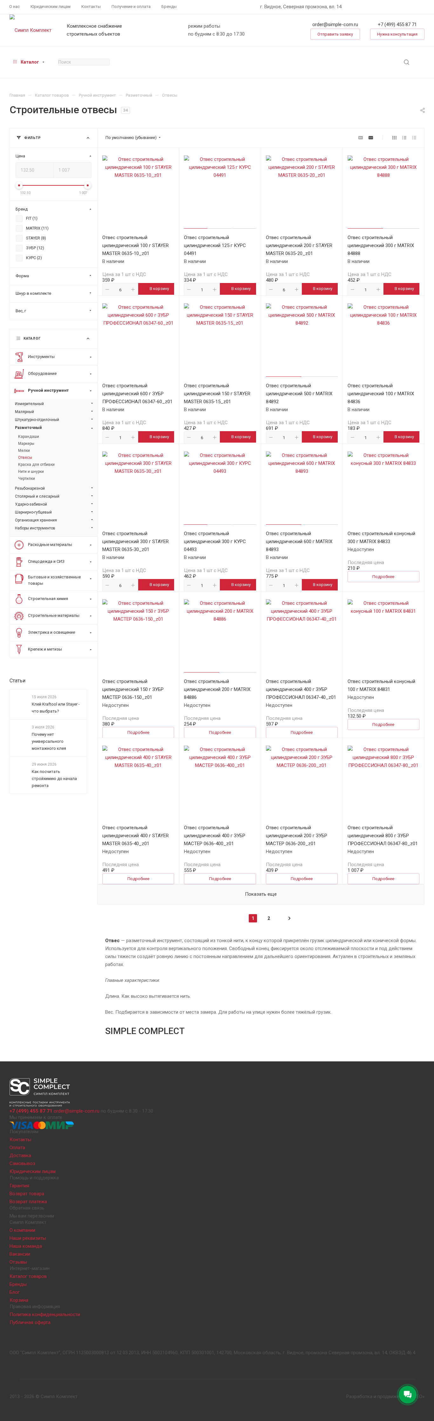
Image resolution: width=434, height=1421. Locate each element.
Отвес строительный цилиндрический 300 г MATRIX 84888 (381, 245)
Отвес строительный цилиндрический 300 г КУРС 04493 (215, 541)
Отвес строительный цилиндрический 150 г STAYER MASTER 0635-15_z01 (217, 393)
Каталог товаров (28, 1276)
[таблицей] (414, 138)
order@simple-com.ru (335, 24)
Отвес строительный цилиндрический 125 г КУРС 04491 (215, 245)
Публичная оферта (30, 1322)
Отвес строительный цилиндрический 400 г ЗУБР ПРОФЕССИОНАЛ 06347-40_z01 (301, 689)
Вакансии (20, 1254)
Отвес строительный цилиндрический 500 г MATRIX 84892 (299, 393)
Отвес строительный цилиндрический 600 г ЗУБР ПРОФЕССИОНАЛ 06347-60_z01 (137, 393)
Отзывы (18, 1262)
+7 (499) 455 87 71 (397, 24)
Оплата (17, 1147)
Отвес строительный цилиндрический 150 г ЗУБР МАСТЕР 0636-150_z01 (133, 689)
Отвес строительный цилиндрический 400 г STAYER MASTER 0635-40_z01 (135, 835)
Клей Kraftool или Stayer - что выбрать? (56, 708)
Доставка (20, 1155)
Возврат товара (27, 1194)
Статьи (17, 681)
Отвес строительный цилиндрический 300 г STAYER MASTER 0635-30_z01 (135, 541)
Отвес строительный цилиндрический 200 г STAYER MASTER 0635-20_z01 (299, 245)
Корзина (19, 1300)
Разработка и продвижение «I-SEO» (385, 1396)
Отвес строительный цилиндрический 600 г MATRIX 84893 (299, 541)
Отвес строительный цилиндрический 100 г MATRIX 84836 (381, 393)
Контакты (20, 1139)
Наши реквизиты (28, 1238)
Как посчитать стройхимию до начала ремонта (54, 778)
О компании (22, 1230)
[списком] (404, 138)
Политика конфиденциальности (45, 1314)
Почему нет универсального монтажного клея (49, 741)
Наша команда (26, 1246)
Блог (15, 1292)
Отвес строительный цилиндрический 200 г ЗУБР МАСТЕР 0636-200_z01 (296, 835)
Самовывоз (22, 1163)
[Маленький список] (360, 138)
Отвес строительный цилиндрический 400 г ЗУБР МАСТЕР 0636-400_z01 (214, 835)
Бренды (18, 1284)
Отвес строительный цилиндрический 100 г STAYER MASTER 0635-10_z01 (135, 245)
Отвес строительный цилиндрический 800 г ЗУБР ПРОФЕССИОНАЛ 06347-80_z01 (383, 835)
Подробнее (383, 576)
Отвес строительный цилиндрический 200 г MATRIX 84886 (217, 689)
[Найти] (406, 62)
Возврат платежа (28, 1201)
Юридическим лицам (33, 1171)
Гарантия (19, 1186)
